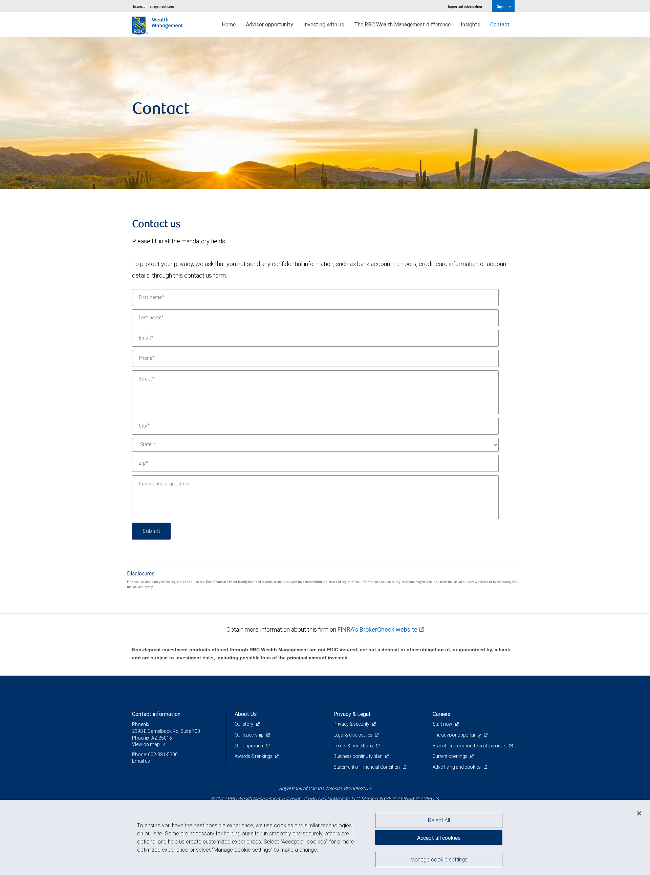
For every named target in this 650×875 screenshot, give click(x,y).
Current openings (450, 756)
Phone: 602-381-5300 (155, 754)
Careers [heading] (441, 713)
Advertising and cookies (457, 767)
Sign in (502, 6)
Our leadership (250, 735)
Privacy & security (351, 724)
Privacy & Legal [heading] (351, 713)
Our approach (249, 746)
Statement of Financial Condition (367, 767)
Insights (470, 24)
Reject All (439, 820)
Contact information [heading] (156, 713)
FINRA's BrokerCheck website (377, 629)
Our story (244, 724)
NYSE (385, 798)
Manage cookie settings (439, 859)
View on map (146, 744)
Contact (500, 24)
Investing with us (323, 24)
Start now (443, 724)
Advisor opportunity (269, 24)
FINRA (407, 798)
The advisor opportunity (457, 735)
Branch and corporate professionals (470, 746)
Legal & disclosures (353, 735)
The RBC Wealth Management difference (402, 24)
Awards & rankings (254, 756)
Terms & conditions (353, 746)
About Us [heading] (246, 713)
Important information (465, 6)
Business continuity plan (358, 756)
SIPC (429, 798)
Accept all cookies (438, 837)
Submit (151, 531)
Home (229, 24)
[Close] (639, 813)
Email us (141, 761)
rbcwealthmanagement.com (153, 6)
